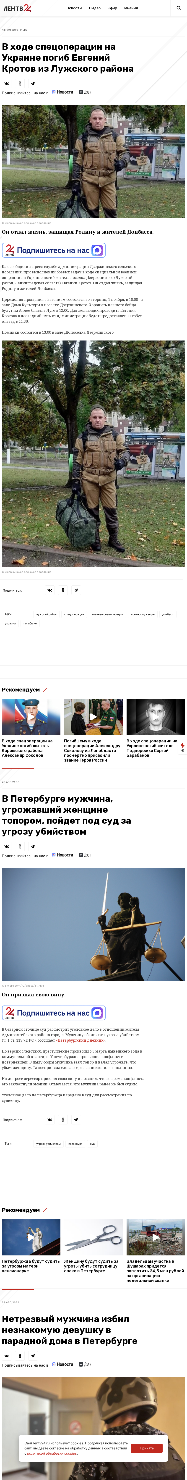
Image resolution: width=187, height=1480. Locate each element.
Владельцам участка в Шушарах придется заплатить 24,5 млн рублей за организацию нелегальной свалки (155, 1271)
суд (92, 1143)
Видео (95, 8)
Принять (147, 1448)
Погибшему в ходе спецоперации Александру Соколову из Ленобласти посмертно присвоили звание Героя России (92, 751)
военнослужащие (143, 614)
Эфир (112, 8)
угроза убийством (48, 1143)
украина (10, 623)
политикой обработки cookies (52, 1453)
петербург (75, 1143)
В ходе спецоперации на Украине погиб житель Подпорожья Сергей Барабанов (152, 748)
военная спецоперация (107, 614)
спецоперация (74, 614)
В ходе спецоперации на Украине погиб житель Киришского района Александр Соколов (27, 748)
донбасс (168, 614)
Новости (74, 8)
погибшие (30, 623)
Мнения (131, 8)
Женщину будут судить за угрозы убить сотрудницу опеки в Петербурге (91, 1266)
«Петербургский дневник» (80, 1040)
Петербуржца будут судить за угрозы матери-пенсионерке (31, 1266)
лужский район (46, 614)
